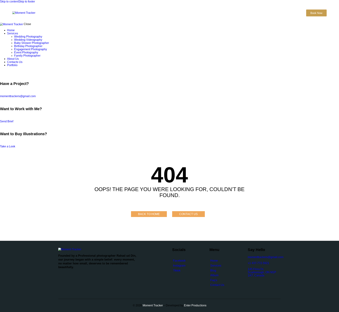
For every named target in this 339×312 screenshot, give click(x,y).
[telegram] (16, 71)
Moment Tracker (152, 305)
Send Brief (6, 121)
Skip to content (9, 1)
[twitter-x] (5, 71)
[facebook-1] (2, 71)
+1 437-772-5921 (258, 263)
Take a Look (7, 146)
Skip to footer (27, 1)
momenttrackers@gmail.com (18, 96)
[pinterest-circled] (8, 71)
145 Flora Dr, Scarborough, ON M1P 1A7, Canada (262, 272)
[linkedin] (12, 71)
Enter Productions (195, 305)
